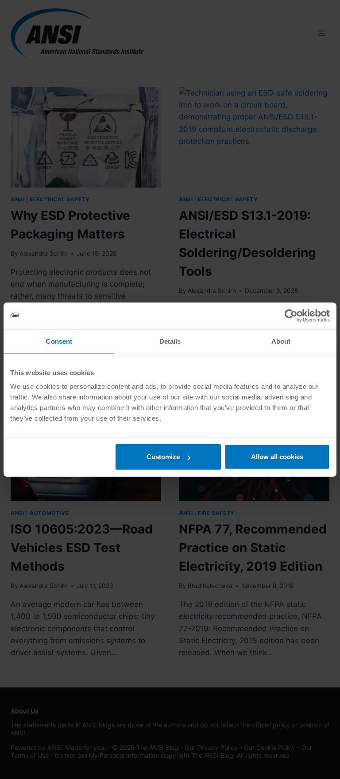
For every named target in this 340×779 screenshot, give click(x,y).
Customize (163, 456)
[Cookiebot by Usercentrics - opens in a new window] (291, 315)
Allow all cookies (277, 456)
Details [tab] (170, 341)
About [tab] (281, 341)
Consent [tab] (59, 341)
